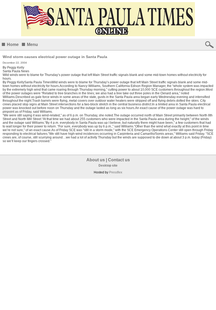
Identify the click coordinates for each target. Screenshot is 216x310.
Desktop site (108, 165)
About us (95, 160)
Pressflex (115, 172)
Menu (32, 44)
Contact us (119, 160)
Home (13, 44)
